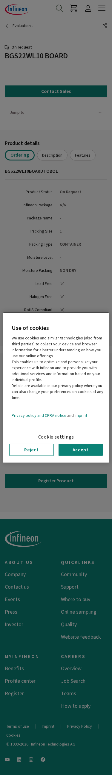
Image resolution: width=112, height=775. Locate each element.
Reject (31, 449)
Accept (81, 449)
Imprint (81, 415)
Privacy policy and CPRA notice (39, 415)
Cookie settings (56, 436)
